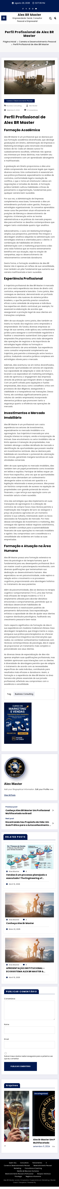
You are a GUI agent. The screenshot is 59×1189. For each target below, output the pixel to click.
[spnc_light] (55, 18)
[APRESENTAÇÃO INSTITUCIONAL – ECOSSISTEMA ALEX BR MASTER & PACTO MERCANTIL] (29, 950)
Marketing (17, 1169)
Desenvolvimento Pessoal (42, 1166)
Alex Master (33, 106)
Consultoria (24, 1163)
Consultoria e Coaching (33, 1169)
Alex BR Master (29, 15)
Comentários (9, 999)
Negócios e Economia (33, 1177)
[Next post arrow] (53, 823)
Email (6, 1039)
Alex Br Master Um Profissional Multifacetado (20, 1141)
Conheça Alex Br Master (20, 923)
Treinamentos (37, 1163)
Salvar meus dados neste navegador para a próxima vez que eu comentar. (28, 1057)
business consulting (14, 106)
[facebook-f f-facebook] (23, 8)
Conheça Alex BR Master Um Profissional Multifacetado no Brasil (27, 812)
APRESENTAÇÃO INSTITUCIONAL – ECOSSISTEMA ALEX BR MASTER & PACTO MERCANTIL (25, 970)
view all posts (10, 795)
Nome (6, 1024)
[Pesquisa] (50, 18)
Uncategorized (11, 1093)
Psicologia (18, 1177)
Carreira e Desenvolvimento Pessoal (19, 101)
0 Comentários (32, 110)
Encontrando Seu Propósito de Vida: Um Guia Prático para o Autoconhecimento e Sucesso (28, 824)
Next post (9, 819)
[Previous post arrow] (53, 810)
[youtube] (36, 8)
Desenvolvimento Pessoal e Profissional (19, 1174)
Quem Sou (12, 1163)
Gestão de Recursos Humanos (28, 1171)
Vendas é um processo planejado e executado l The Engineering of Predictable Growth (26, 876)
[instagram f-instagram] (33, 8)
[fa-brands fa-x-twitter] (26, 8)
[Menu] (3, 18)
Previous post (11, 807)
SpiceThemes (41, 1183)
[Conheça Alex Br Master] (29, 905)
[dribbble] (29, 8)
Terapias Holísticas (44, 1174)
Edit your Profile (42, 789)
